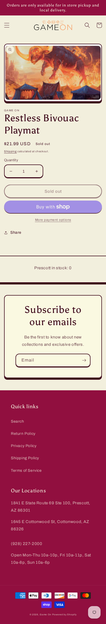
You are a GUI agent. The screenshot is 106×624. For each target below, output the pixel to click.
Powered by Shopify (64, 614)
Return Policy (23, 434)
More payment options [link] (53, 220)
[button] (7, 25)
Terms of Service (26, 470)
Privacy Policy (23, 446)
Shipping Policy (25, 458)
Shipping (10, 151)
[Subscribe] (84, 360)
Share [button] (15, 232)
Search (17, 421)
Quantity (11, 160)
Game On (45, 614)
